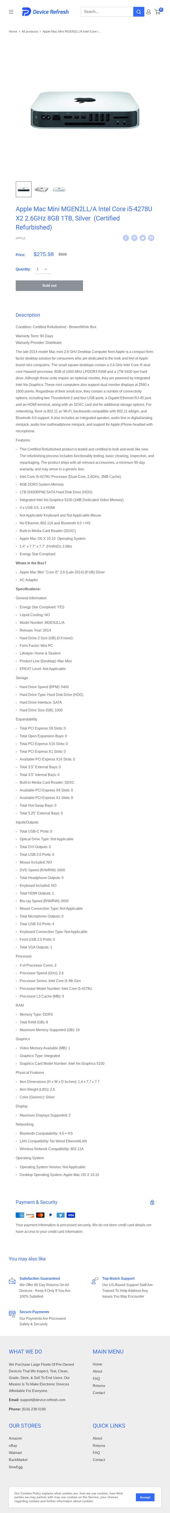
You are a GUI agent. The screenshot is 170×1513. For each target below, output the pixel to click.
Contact (99, 1393)
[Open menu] (11, 11)
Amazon (15, 1438)
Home (13, 31)
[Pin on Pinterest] (134, 237)
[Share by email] (151, 237)
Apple (20, 238)
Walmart (15, 1453)
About (97, 1371)
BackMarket (18, 1460)
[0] (157, 11)
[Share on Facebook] (126, 237)
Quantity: (23, 269)
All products (30, 31)
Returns (99, 1386)
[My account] (148, 11)
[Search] (138, 12)
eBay (13, 1446)
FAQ (96, 1379)
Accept (145, 1497)
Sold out (49, 285)
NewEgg (16, 1467)
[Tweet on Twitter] (143, 237)
